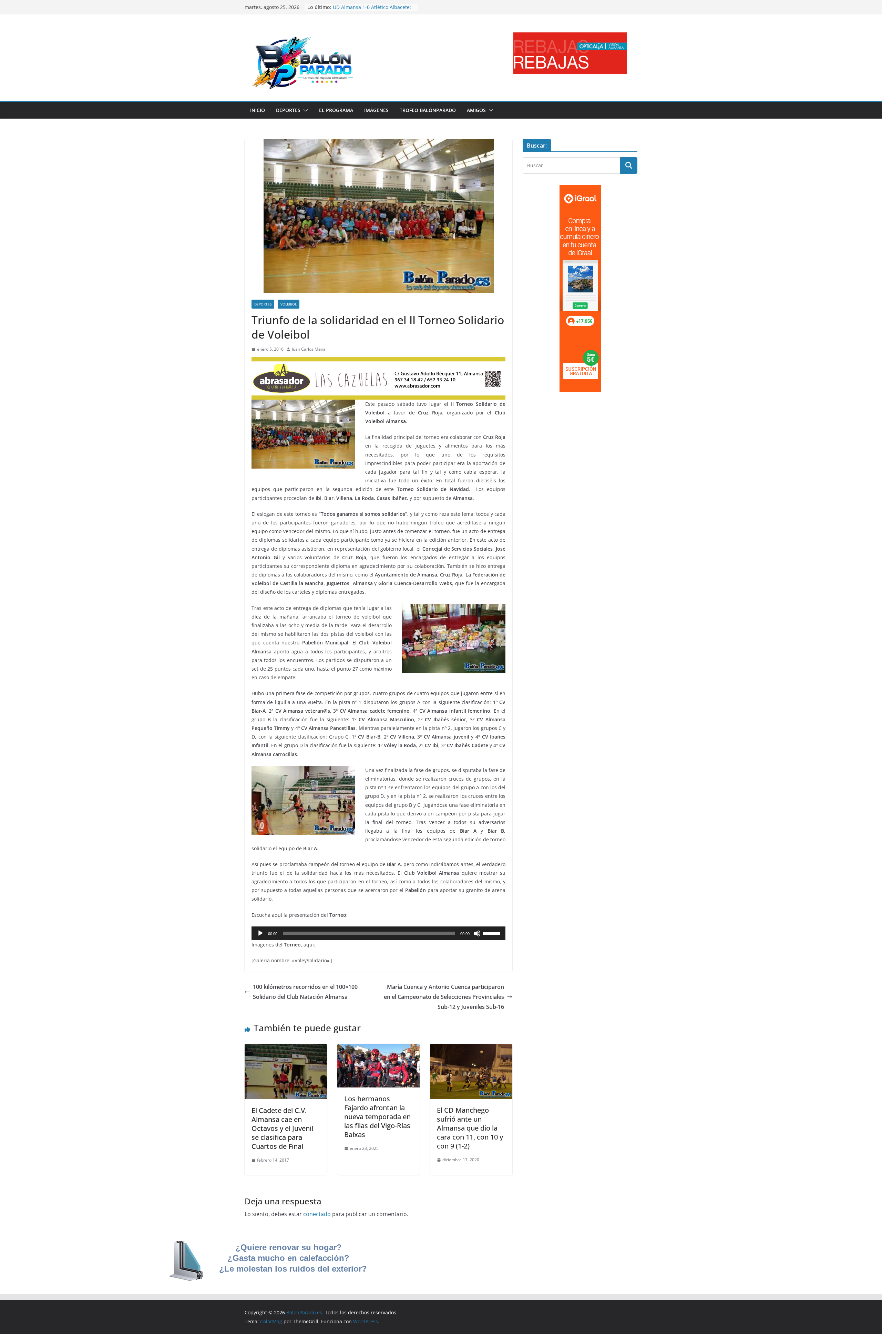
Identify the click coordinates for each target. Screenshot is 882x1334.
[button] (304, 110)
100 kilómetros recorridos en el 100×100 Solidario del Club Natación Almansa (305, 992)
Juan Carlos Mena (309, 349)
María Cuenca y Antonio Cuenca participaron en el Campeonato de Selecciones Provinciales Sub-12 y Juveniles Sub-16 (444, 997)
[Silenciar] (477, 933)
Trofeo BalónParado (428, 110)
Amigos (476, 110)
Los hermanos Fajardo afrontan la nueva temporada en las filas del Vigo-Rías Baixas (377, 1116)
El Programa (336, 110)
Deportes (288, 110)
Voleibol (288, 304)
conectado (317, 1214)
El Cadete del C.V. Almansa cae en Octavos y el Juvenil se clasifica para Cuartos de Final (282, 1128)
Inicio (257, 110)
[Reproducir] (260, 933)
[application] (378, 933)
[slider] (492, 932)
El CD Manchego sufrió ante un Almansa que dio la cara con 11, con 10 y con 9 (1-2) (470, 1128)
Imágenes (376, 110)
